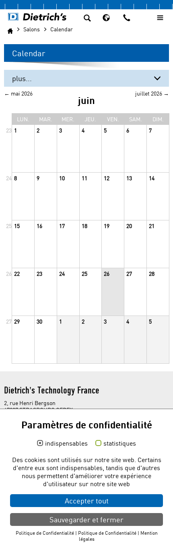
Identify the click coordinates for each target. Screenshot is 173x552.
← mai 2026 (18, 93)
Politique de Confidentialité (45, 533)
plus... (22, 78)
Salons (31, 29)
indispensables (66, 443)
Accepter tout (87, 500)
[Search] (87, 18)
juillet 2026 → (152, 93)
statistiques (119, 443)
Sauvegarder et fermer (86, 519)
